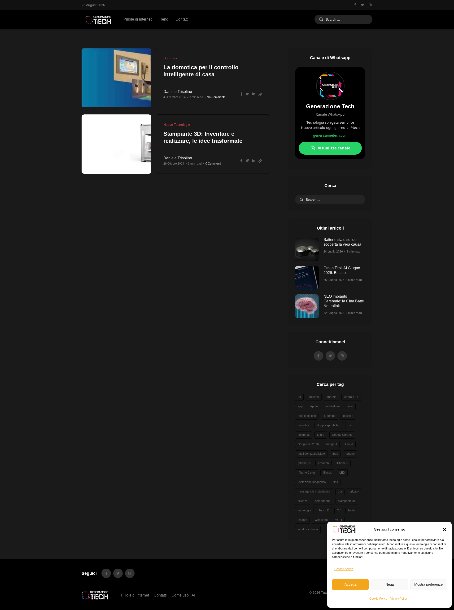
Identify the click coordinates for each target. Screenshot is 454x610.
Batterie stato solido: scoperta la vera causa (342, 242)
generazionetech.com (330, 135)
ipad (335, 453)
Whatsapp (321, 520)
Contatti (181, 19)
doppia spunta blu (328, 425)
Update (302, 520)
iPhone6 (323, 463)
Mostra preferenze (428, 584)
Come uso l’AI (183, 595)
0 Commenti (213, 163)
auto (350, 406)
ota (340, 491)
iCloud (349, 444)
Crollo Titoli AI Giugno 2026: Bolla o (341, 270)
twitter (352, 510)
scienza (303, 501)
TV (338, 510)
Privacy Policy (398, 598)
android (331, 397)
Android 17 (351, 397)
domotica (304, 425)
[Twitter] (118, 573)
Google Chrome (342, 434)
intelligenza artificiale (311, 453)
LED (342, 472)
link (335, 482)
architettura (332, 406)
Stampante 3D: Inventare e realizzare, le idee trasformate (202, 137)
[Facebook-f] (106, 573)
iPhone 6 (342, 463)
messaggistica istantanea (314, 491)
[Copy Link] (260, 94)
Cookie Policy (378, 598)
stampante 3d (347, 501)
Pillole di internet (137, 19)
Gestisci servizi (344, 569)
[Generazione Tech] (98, 19)
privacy (354, 491)
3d (299, 397)
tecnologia (304, 510)
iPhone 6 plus (306, 472)
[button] (444, 529)
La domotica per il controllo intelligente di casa (201, 71)
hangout (331, 444)
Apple (314, 406)
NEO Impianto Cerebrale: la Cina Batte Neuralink (343, 301)
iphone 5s (304, 463)
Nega (389, 584)
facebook (304, 434)
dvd (350, 425)
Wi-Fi (338, 520)
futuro (320, 434)
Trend (163, 19)
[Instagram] (130, 573)
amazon (314, 397)
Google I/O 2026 (308, 444)
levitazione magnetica (312, 482)
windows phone (308, 529)
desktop (348, 416)
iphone (350, 453)
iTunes (327, 472)
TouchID (324, 510)
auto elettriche (307, 416)
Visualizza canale (334, 148)
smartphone (323, 501)
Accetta (350, 584)
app (300, 406)
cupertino (329, 416)
